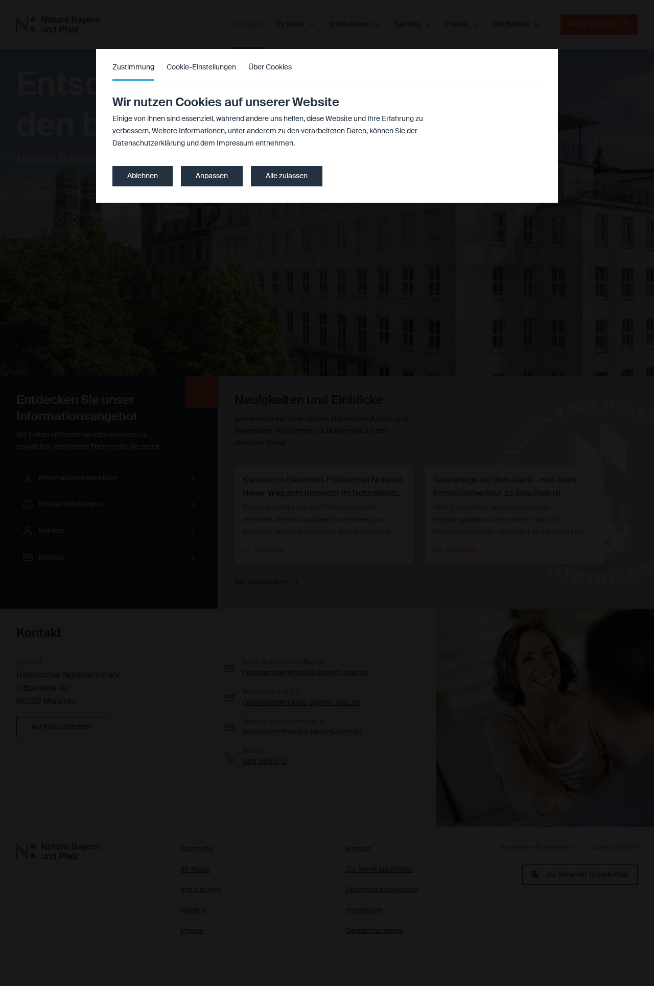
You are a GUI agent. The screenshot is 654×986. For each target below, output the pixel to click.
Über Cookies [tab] (270, 67)
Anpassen (212, 176)
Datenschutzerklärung (148, 143)
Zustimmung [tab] (133, 67)
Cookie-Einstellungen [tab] (201, 67)
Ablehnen (142, 176)
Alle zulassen (287, 176)
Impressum (235, 143)
